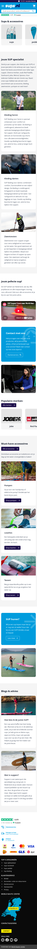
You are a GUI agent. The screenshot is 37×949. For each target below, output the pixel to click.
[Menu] (3, 6)
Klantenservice (9, 884)
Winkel (6, 879)
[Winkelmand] (34, 6)
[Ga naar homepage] (13, 6)
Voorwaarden (8, 887)
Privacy (6, 890)
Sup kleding (8, 871)
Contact (6, 931)
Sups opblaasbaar (10, 863)
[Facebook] (7, 940)
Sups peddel (8, 868)
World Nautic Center (18, 947)
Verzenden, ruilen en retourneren (15, 881)
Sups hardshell (9, 866)
